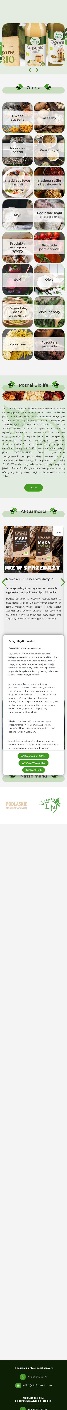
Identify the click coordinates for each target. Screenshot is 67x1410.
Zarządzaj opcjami (33, 755)
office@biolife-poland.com (37, 1385)
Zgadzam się (33, 769)
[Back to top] (61, 1404)
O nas (33, 487)
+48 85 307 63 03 (37, 1376)
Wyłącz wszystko (33, 762)
